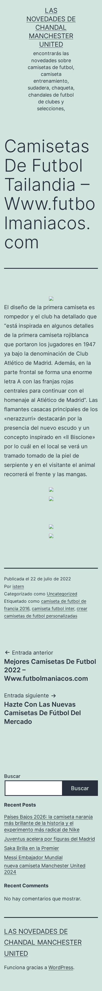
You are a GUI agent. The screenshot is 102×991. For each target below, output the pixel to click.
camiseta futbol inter (53, 608)
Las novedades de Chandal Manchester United (51, 28)
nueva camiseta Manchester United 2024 (44, 869)
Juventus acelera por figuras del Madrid (49, 839)
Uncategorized (62, 593)
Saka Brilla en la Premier (31, 848)
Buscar (12, 776)
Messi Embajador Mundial (33, 857)
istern (18, 586)
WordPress (60, 967)
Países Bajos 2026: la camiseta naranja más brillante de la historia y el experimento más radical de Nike (48, 823)
